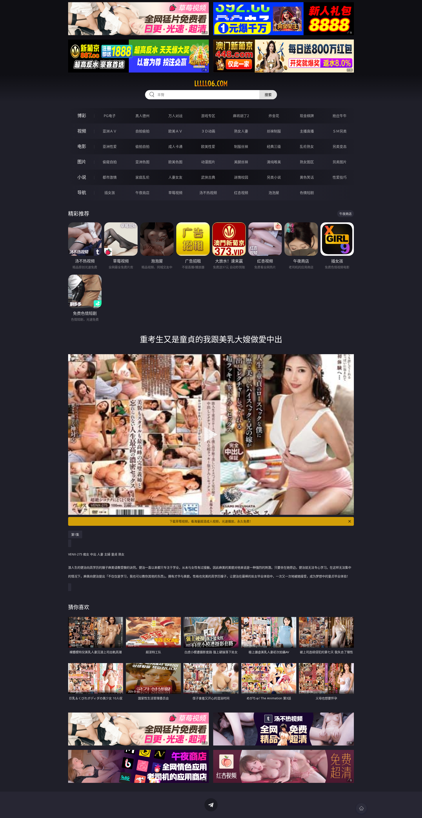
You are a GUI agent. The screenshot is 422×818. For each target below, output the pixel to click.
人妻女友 (175, 177)
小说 (81, 177)
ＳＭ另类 (340, 131)
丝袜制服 (274, 131)
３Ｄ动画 (208, 131)
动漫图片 (208, 162)
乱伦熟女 (307, 146)
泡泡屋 (274, 192)
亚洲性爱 (110, 146)
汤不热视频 (208, 192)
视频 (81, 131)
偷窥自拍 (110, 162)
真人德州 (142, 115)
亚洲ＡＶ (110, 131)
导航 (81, 193)
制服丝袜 (241, 146)
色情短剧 (307, 192)
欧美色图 (175, 162)
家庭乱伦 (142, 177)
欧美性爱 (208, 146)
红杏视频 (241, 192)
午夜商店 (142, 192)
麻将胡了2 (241, 115)
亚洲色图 (142, 162)
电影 (81, 146)
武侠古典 (208, 177)
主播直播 (307, 131)
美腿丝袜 (241, 162)
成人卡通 (175, 146)
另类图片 (340, 162)
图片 (81, 162)
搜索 (268, 94)
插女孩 (109, 192)
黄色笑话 (307, 177)
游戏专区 (208, 115)
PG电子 (110, 115)
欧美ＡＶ (175, 131)
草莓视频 (175, 192)
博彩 (81, 116)
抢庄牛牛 (340, 115)
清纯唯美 (274, 162)
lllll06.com (211, 83)
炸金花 (274, 115)
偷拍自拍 (142, 146)
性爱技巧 (340, 177)
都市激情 (110, 177)
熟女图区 (307, 162)
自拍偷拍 (142, 131)
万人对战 (175, 115)
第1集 (75, 534)
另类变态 (340, 146)
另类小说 (274, 177)
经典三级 (274, 146)
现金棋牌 (307, 115)
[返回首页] (361, 808)
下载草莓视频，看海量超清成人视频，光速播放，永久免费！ (211, 521)
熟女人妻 (241, 131)
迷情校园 (241, 177)
